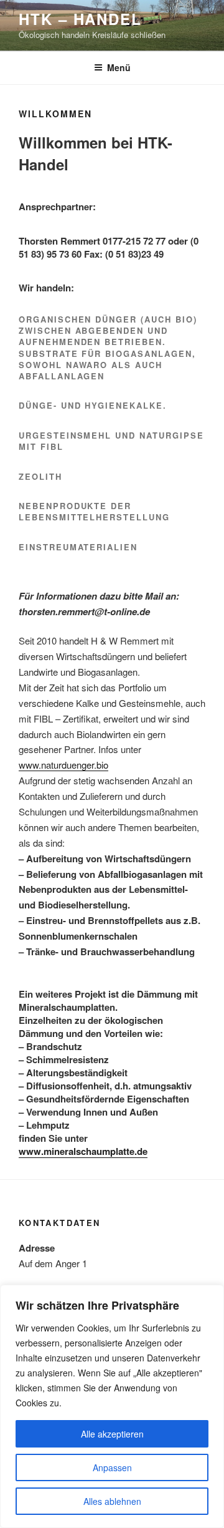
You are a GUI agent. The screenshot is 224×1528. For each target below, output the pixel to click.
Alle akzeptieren (112, 1434)
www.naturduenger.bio (63, 764)
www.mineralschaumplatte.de (83, 1151)
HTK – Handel (80, 18)
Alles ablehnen (112, 1501)
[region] (112, 1406)
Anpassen (112, 1467)
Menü (119, 67)
